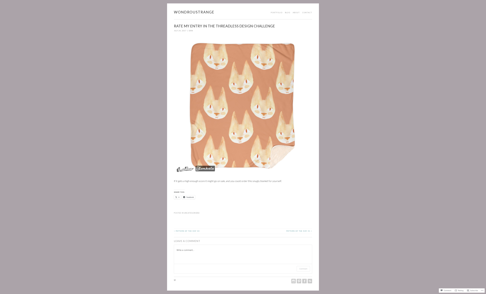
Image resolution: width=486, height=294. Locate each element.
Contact (307, 13)
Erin (191, 31)
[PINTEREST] (298, 281)
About (296, 13)
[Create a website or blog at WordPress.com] (175, 280)
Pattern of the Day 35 (299, 231)
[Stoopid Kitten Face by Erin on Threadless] (243, 173)
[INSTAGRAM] (293, 281)
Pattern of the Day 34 (187, 231)
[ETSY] (309, 281)
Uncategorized (192, 213)
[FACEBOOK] (304, 281)
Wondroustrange (194, 12)
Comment (303, 269)
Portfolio (277, 13)
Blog (287, 13)
